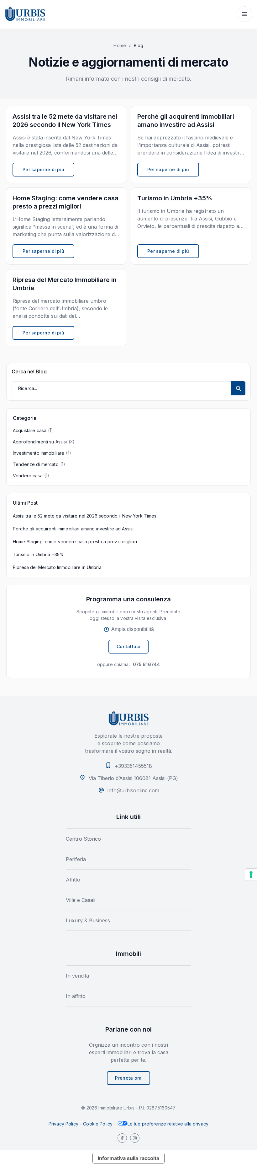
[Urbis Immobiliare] (25, 14)
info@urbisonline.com (133, 790)
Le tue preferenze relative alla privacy (168, 1123)
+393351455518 (133, 766)
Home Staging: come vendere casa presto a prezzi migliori (75, 541)
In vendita (77, 976)
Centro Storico (83, 839)
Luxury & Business (88, 920)
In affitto (76, 996)
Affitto (73, 879)
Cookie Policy (98, 1123)
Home (119, 45)
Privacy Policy (63, 1123)
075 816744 (146, 664)
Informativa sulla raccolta (128, 1158)
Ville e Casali (80, 900)
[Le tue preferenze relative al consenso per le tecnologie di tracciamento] (251, 875)
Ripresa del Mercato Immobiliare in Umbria (57, 567)
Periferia (76, 859)
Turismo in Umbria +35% (38, 554)
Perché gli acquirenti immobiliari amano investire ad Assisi (73, 528)
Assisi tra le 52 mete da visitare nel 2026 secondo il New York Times (85, 515)
